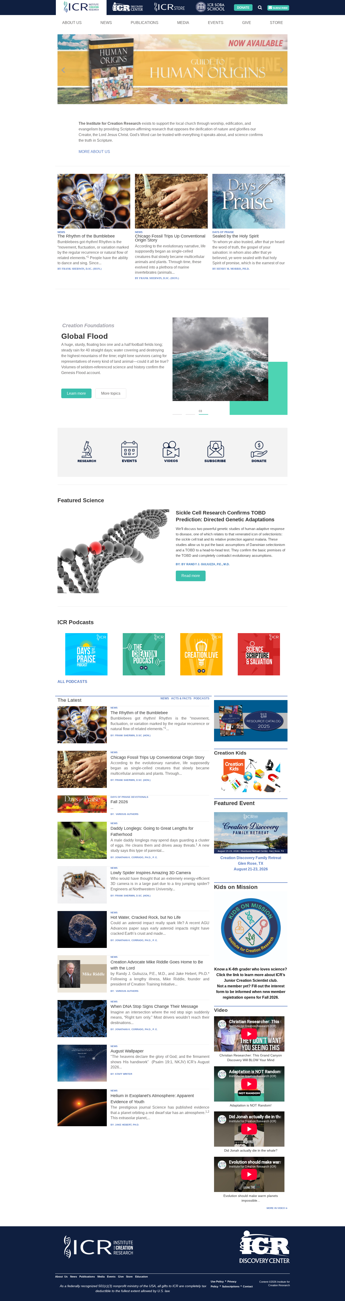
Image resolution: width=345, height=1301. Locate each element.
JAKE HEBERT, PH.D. (127, 1124)
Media (183, 23)
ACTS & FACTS (181, 698)
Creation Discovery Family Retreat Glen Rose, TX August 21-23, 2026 (250, 863)
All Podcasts (72, 682)
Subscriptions (230, 1286)
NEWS (61, 232)
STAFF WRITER (123, 1074)
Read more (190, 576)
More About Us (94, 152)
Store (276, 23)
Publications (144, 23)
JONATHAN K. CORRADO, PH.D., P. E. (136, 857)
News (106, 23)
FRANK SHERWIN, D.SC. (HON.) (132, 735)
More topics (110, 393)
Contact (248, 1286)
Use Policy (217, 1281)
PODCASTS (201, 698)
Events (215, 23)
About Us (72, 23)
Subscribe (280, 7)
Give (246, 23)
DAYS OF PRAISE (223, 232)
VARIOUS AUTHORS (126, 814)
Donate (243, 7)
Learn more (76, 393)
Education (141, 1276)
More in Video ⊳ (277, 1208)
